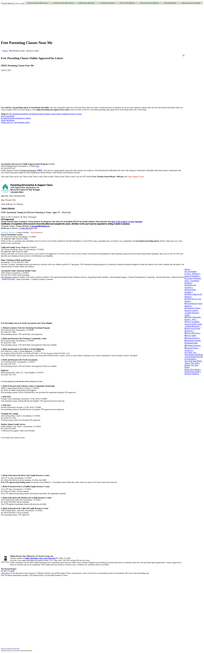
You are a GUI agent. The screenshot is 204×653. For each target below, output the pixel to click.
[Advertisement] (72, 21)
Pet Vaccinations (191, 271)
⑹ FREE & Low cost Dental (193, 300)
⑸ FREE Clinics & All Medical (193, 295)
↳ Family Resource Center (192, 314)
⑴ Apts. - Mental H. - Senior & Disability (193, 275)
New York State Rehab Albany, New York (193, 362)
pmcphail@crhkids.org (41, 226)
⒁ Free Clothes (190, 336)
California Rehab (107, 3)
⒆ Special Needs (192, 348)
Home (5, 51)
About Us (189, 350)
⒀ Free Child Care (192, 333)
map (37, 166)
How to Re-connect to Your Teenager (126, 221)
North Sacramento (8, 116)
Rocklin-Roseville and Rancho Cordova (16, 118)
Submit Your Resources (64, 3)
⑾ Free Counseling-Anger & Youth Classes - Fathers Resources (193, 324)
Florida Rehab (170, 3)
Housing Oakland (87, 3)
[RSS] (184, 55)
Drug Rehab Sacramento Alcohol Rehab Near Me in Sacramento (194, 357)
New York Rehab (127, 3)
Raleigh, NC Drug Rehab (191, 366)
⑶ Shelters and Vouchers (190, 286)
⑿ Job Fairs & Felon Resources (192, 329)
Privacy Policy (16, 648)
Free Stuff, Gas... (191, 352)
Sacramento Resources (38, 3)
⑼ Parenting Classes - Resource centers (193, 309)
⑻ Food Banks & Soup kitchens (193, 305)
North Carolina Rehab (149, 3)
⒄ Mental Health (191, 343)
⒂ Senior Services (192, 338)
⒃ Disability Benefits (193, 341)
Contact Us (9, 648)
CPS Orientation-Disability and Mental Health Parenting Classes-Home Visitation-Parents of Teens (45, 114)
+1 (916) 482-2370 (26, 228)
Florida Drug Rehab (193, 372)
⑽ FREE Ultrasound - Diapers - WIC (193, 318)
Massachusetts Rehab (191, 3)
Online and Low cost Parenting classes (15, 122)
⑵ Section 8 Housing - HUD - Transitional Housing (193, 280)
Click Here (5, 573)
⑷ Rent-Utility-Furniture (190, 291)
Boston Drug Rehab (193, 369)
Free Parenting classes (9, 277)
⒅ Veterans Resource (193, 345)
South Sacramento (8, 120)
